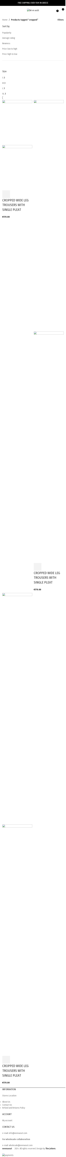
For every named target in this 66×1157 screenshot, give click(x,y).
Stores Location (9, 1095)
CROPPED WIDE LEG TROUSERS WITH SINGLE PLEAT (15, 205)
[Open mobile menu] (3, 10)
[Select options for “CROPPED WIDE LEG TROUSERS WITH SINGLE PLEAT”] (6, 194)
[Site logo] (33, 10)
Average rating (8, 38)
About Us (6, 1102)
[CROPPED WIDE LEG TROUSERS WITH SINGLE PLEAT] (17, 122)
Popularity (6, 32)
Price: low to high (9, 49)
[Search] (7, 10)
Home (5, 20)
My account (7, 1120)
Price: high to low (9, 54)
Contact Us (7, 1105)
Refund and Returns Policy (13, 1108)
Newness (6, 43)
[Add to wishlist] (14, 194)
